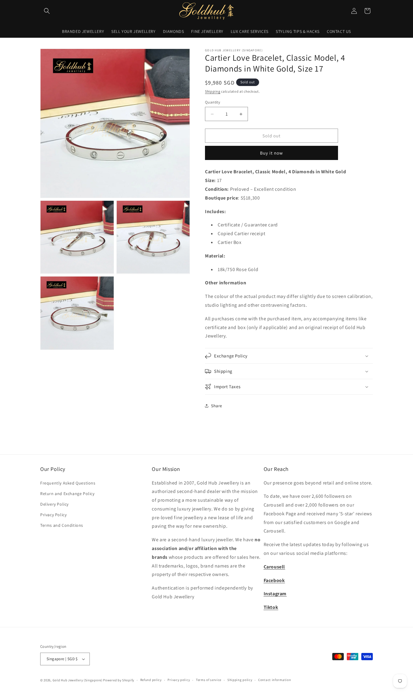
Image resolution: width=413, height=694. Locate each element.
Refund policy (151, 680)
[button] (47, 11)
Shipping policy (239, 680)
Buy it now (271, 153)
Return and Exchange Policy (67, 493)
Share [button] (216, 405)
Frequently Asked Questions (68, 483)
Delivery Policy (54, 504)
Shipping (212, 91)
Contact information (274, 680)
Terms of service (208, 680)
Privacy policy (178, 680)
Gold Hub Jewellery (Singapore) (77, 680)
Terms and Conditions (61, 525)
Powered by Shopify (118, 680)
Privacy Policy (53, 514)
